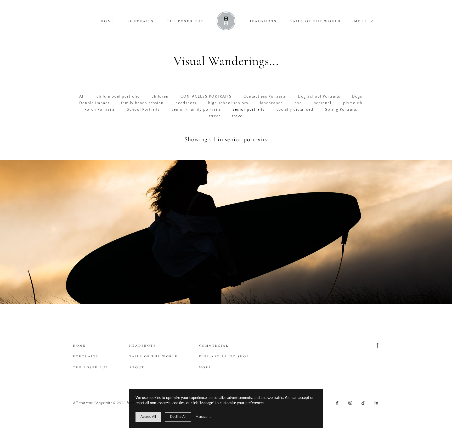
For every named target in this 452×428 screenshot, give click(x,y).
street (214, 116)
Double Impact (94, 103)
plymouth (353, 103)
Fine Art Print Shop (224, 356)
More (361, 21)
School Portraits (143, 110)
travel (238, 116)
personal (322, 103)
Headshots (262, 21)
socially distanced (294, 110)
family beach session (142, 103)
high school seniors (228, 103)
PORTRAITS (140, 21)
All (82, 96)
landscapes (271, 103)
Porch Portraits (99, 110)
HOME (107, 21)
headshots (186, 103)
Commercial (214, 345)
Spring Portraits (341, 110)
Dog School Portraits (319, 96)
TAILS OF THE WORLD (315, 21)
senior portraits (249, 110)
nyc (298, 103)
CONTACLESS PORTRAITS (206, 96)
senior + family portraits (196, 110)
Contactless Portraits (265, 96)
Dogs (357, 96)
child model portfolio (118, 96)
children (160, 96)
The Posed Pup (185, 21)
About (137, 367)
